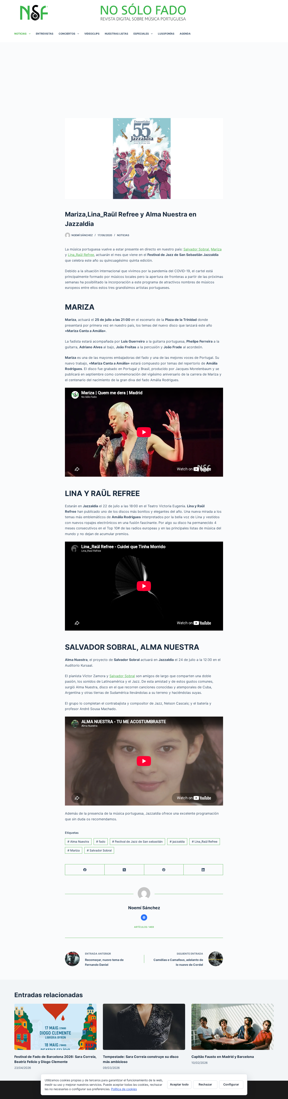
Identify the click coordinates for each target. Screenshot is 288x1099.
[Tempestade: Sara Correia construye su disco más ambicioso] (144, 1027)
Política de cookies (124, 1089)
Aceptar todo (179, 1084)
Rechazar (205, 1084)
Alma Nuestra (78, 841)
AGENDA (185, 33)
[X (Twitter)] (124, 869)
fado (100, 841)
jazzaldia (177, 841)
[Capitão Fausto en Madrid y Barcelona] (232, 1027)
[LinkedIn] (203, 869)
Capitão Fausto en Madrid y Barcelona (222, 1057)
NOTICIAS (20, 33)
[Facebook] (85, 869)
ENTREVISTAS (44, 33)
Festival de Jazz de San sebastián (137, 841)
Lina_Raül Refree (81, 255)
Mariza (216, 249)
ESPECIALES (141, 33)
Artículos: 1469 (144, 926)
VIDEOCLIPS (92, 33)
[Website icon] (144, 917)
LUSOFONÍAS (166, 33)
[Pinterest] (164, 869)
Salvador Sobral (196, 249)
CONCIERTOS (67, 33)
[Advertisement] (144, 73)
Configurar (231, 1084)
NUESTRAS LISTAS (116, 33)
